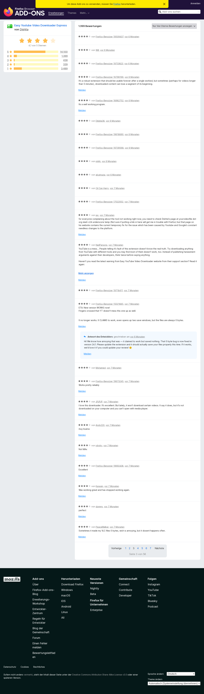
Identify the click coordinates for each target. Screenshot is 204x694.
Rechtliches (39, 667)
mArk (98, 161)
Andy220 (100, 425)
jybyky (99, 445)
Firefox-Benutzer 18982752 (110, 100)
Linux (64, 612)
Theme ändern (155, 679)
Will (97, 50)
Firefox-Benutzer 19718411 (109, 290)
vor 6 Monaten (132, 36)
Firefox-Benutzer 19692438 (110, 466)
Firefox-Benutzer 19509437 (109, 36)
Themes (72, 12)
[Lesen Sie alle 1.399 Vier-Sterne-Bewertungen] (36, 56)
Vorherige (116, 548)
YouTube (153, 589)
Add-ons (38, 578)
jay (97, 215)
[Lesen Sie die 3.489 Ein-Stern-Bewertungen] (36, 68)
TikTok (152, 595)
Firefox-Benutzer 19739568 (110, 148)
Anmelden (195, 3)
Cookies (25, 667)
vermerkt (28, 674)
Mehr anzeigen (86, 273)
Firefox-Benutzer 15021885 (109, 304)
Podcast (153, 606)
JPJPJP (99, 401)
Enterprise (96, 610)
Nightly (94, 588)
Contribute (125, 589)
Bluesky (152, 601)
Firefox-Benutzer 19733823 (109, 63)
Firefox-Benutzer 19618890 (110, 134)
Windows (67, 589)
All (62, 617)
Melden (82, 90)
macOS (65, 595)
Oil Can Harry (102, 188)
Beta (93, 594)
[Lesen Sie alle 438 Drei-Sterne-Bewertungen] (36, 60)
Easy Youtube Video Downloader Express (40, 25)
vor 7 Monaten (117, 188)
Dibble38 (100, 121)
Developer (125, 595)
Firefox (117, 4)
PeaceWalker (102, 527)
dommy (99, 506)
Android (66, 606)
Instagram (154, 584)
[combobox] (179, 12)
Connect (124, 584)
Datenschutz (10, 667)
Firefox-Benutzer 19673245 (110, 381)
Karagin (99, 486)
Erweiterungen (56, 12)
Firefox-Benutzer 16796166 (110, 77)
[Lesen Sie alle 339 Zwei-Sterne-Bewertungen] (36, 64)
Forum (36, 637)
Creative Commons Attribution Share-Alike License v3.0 (99, 674)
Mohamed (101, 368)
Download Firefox (72, 584)
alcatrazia (100, 174)
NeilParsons (101, 245)
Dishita (24, 29)
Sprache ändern (156, 674)
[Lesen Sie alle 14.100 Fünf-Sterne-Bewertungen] (36, 52)
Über (35, 584)
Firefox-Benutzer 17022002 (109, 201)
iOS (63, 601)
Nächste (159, 548)
